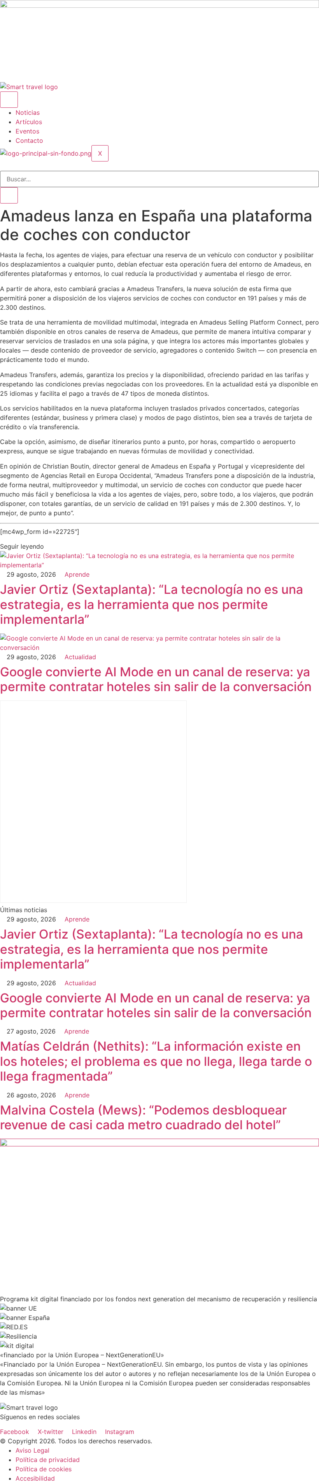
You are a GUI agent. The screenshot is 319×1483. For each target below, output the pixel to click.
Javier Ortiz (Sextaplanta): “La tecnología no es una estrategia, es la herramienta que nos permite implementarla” (151, 604)
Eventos (27, 131)
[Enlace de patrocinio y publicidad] (159, 5)
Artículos (29, 122)
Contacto (29, 140)
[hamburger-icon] (9, 99)
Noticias (28, 112)
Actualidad (80, 657)
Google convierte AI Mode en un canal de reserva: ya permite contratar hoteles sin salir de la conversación (156, 679)
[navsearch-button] (2, 166)
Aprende (77, 574)
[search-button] (9, 195)
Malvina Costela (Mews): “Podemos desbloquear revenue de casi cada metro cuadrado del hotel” (143, 1117)
